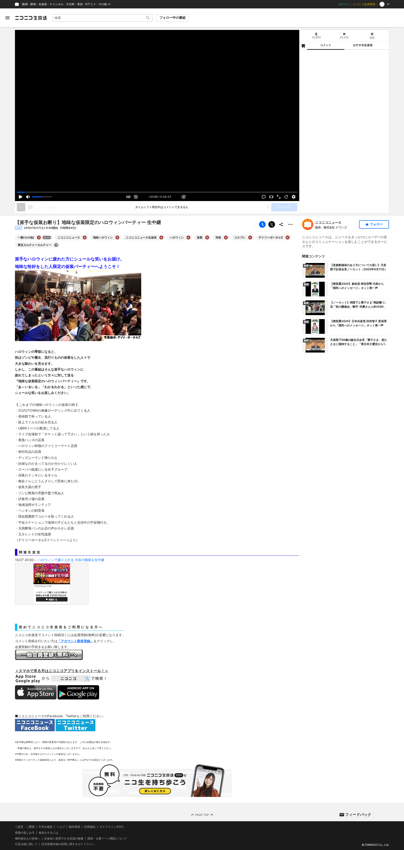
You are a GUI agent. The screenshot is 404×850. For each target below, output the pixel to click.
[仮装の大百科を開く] (207, 237)
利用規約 (89, 826)
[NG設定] (303, 46)
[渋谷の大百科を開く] (226, 237)
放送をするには (48, 832)
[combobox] (102, 18)
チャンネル (57, 4)
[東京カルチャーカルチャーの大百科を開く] (56, 245)
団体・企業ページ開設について (107, 838)
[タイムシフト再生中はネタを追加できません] (21, 207)
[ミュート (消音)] (28, 197)
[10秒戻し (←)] (136, 197)
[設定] (293, 197)
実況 (80, 4)
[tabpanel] (344, 131)
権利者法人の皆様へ (27, 838)
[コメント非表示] (263, 197)
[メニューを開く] (7, 17)
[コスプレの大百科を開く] (250, 237)
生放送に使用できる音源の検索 (63, 838)
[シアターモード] (271, 197)
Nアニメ (90, 4)
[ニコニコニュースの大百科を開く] (85, 237)
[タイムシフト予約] (262, 224)
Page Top (202, 815)
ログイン (343, 4)
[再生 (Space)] (20, 197)
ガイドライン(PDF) (111, 826)
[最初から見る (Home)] (128, 197)
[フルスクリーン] (278, 197)
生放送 (43, 4)
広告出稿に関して (26, 844)
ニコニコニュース (328, 222)
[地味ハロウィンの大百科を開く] (117, 237)
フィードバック (358, 814)
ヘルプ (61, 826)
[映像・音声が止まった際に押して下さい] (286, 197)
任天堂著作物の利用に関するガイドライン (68, 844)
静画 (33, 4)
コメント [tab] (325, 45)
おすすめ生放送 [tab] (363, 45)
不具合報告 (46, 826)
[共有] (281, 224)
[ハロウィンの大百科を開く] (188, 237)
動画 (25, 4)
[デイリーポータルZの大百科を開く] (287, 237)
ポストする (271, 224)
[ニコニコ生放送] (31, 18)
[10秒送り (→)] (183, 197)
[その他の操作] (290, 224)
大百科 (70, 4)
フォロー (376, 224)
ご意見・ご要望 (25, 826)
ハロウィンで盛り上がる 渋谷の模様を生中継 (71, 560)
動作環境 (74, 826)
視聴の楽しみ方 (25, 832)
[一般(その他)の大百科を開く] (39, 237)
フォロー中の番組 (172, 17)
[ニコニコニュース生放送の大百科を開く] (161, 237)
